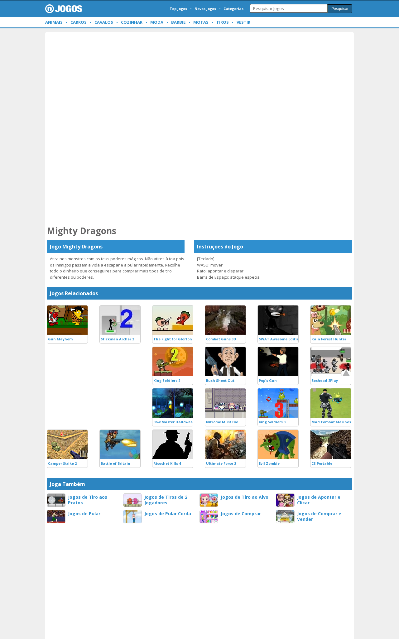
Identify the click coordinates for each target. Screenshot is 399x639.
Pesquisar (340, 9)
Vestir (243, 22)
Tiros (222, 22)
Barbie (178, 22)
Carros (78, 22)
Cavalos (103, 22)
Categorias (233, 8)
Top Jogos (178, 8)
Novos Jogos (205, 8)
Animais (54, 22)
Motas (201, 22)
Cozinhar (131, 22)
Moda (156, 22)
